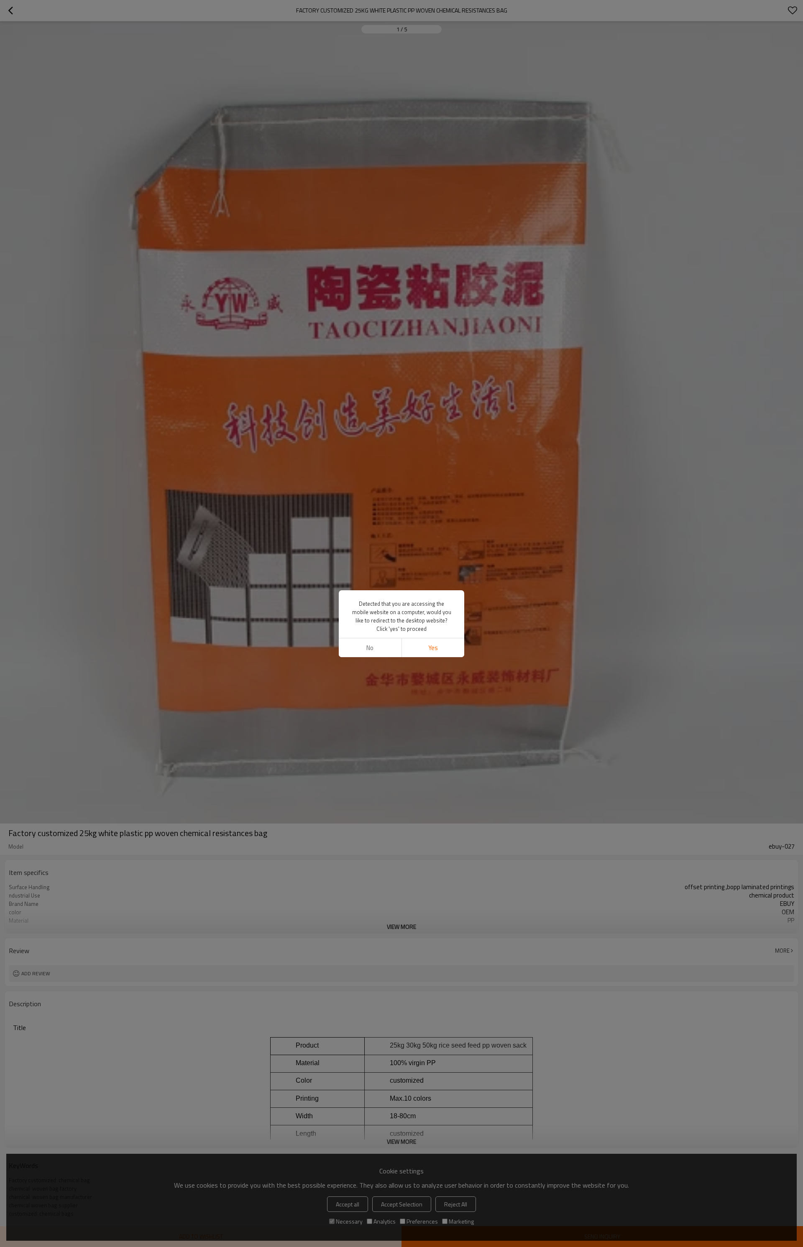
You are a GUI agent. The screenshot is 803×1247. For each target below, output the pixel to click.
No (369, 648)
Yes (433, 648)
